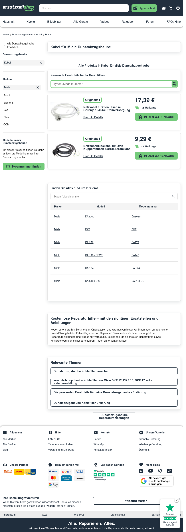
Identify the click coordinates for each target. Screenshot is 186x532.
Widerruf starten (136, 501)
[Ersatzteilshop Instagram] (142, 470)
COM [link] (6, 124)
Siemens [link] (8, 102)
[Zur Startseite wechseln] (19, 8)
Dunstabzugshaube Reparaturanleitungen (114, 416)
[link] (24, 45)
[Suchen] (174, 84)
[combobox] (84, 8)
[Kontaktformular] (164, 8)
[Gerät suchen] (174, 196)
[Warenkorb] (171, 8)
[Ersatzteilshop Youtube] (151, 470)
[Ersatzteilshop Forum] (161, 470)
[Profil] (178, 8)
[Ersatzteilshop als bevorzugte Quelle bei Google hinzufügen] (156, 481)
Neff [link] (5, 110)
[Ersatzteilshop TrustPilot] (100, 470)
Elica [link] (6, 117)
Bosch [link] (7, 95)
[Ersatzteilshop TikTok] (170, 470)
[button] (8, 21)
